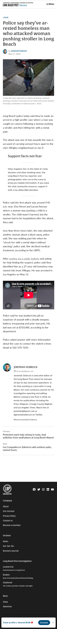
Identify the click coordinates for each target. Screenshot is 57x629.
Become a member (12, 525)
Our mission (8, 511)
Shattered (18, 584)
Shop (5, 602)
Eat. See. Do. (8, 546)
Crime (6, 17)
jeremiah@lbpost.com (25, 371)
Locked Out (14, 568)
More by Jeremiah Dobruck (25, 419)
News (5, 541)
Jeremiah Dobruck (19, 50)
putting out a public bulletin (24, 258)
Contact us (8, 520)
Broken (18, 576)
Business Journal (11, 551)
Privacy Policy (9, 516)
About (6, 506)
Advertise (7, 606)
